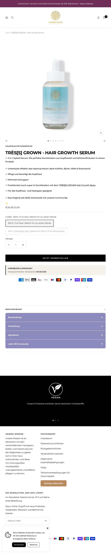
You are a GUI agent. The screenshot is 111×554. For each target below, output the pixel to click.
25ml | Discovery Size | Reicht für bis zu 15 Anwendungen (36, 231)
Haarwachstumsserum (18, 146)
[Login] (98, 17)
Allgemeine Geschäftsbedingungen (52, 461)
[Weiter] (104, 141)
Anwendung (14, 326)
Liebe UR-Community (18, 344)
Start (7, 33)
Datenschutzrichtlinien (52, 443)
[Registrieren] (45, 521)
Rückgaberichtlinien (51, 448)
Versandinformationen (52, 453)
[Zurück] (6, 141)
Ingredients (13, 335)
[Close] (47, 528)
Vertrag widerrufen (53, 483)
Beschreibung (13, 309)
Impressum (46, 438)
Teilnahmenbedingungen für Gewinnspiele (55, 474)
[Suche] (12, 17)
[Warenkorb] (104, 17)
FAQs (43, 467)
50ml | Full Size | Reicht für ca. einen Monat (29, 223)
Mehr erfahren (86, 3)
